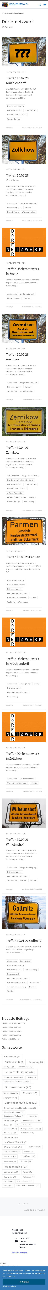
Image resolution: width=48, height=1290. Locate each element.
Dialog (32, 1077)
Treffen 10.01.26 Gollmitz (23, 940)
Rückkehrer (34, 1147)
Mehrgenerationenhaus (31, 1129)
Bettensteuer (25, 1067)
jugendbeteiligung (32, 1120)
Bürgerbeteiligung (20, 1072)
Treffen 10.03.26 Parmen (23, 557)
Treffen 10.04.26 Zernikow (11, 1035)
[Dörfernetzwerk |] (5, 4)
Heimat (33, 1116)
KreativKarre (10, 1129)
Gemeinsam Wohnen (14, 1116)
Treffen (28, 1156)
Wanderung (11, 1172)
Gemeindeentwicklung (21, 1102)
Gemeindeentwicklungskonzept (20, 1108)
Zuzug (8, 1186)
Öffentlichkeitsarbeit (28, 1186)
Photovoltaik (13, 1147)
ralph (11, 127)
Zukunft (8, 1181)
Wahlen (26, 1161)
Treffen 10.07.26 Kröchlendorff (13, 1023)
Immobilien (11, 1121)
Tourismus (10, 1156)
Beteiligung (9, 1067)
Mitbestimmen (10, 1133)
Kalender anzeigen (19, 1252)
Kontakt (3, 1263)
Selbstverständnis (12, 1151)
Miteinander (27, 1133)
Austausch (14, 1062)
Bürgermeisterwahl (13, 1077)
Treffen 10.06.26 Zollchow (11, 1027)
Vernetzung (10, 1161)
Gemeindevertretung (13, 1112)
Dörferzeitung (11, 1093)
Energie (30, 1093)
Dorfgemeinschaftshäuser (16, 1082)
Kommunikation (24, 1125)
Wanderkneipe (16, 1166)
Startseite (6, 13)
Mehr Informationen (9, 1286)
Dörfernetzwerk (18, 1087)
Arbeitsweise (12, 1057)
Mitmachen (11, 1137)
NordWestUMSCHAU (15, 1142)
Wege (27, 1172)
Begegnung (36, 1062)
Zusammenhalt (24, 1181)
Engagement (10, 1098)
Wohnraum (28, 1177)
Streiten (28, 1151)
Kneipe (8, 1125)
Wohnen (10, 1177)
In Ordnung (24, 1282)
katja (11, 306)
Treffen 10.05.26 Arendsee (12, 1031)
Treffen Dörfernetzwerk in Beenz (28, 1244)
